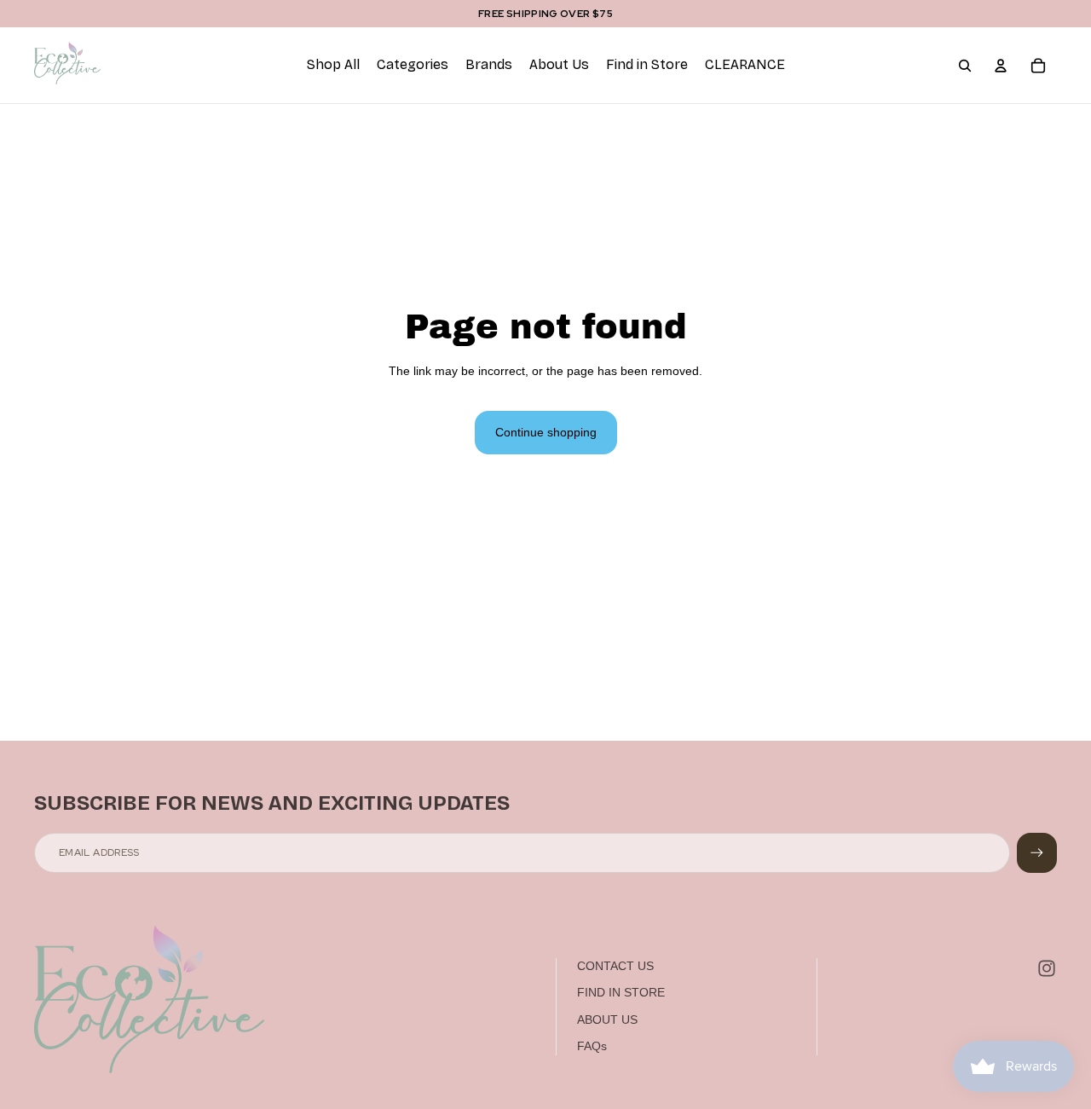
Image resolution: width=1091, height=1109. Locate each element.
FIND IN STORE (621, 992)
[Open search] (965, 65)
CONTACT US (615, 966)
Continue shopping (546, 432)
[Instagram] (1046, 968)
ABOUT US (607, 1019)
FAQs (592, 1046)
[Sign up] (1037, 853)
